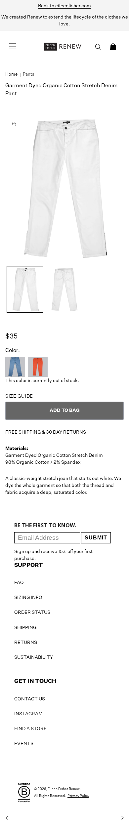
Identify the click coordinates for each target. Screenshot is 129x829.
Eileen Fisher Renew (64, 789)
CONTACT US (29, 699)
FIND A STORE (30, 729)
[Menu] (12, 46)
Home (11, 74)
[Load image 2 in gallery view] (64, 289)
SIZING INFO (28, 597)
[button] (113, 46)
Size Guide (19, 396)
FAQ (19, 582)
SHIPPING (25, 627)
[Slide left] (6, 817)
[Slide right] (122, 817)
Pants (28, 74)
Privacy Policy (78, 796)
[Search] (98, 47)
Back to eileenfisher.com (64, 6)
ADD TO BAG (65, 410)
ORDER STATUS (32, 612)
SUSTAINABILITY (33, 657)
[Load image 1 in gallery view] (25, 289)
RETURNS (25, 642)
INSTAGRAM (28, 714)
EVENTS (23, 743)
